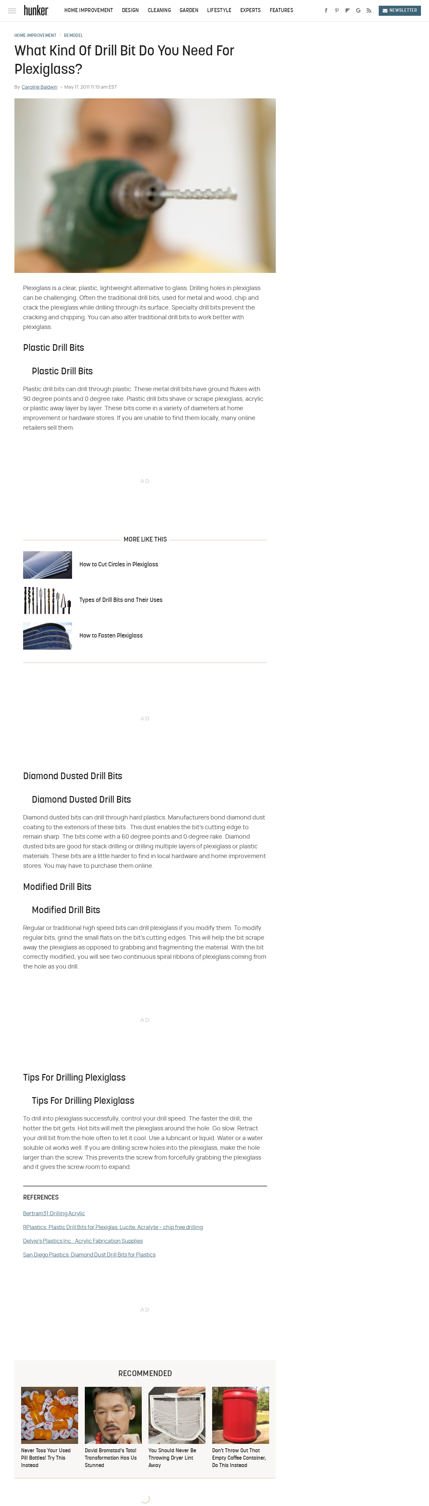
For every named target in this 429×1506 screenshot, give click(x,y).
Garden (189, 10)
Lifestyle (219, 10)
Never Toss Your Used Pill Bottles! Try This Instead (46, 1458)
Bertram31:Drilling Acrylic (54, 1213)
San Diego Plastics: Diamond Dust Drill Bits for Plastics (89, 1255)
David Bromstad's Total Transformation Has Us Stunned (111, 1458)
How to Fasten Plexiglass (111, 636)
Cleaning (159, 10)
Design (130, 10)
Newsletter (403, 10)
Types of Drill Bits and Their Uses (121, 600)
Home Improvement (88, 10)
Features (281, 10)
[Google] (358, 10)
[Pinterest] (336, 10)
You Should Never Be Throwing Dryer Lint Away (172, 1458)
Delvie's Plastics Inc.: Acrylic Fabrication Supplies (83, 1241)
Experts (250, 10)
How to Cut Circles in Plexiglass (118, 565)
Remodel (73, 36)
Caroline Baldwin (39, 87)
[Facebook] (326, 10)
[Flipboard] (347, 10)
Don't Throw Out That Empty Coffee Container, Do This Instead (239, 1458)
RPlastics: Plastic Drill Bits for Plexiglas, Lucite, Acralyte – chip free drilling (113, 1227)
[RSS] (369, 10)
